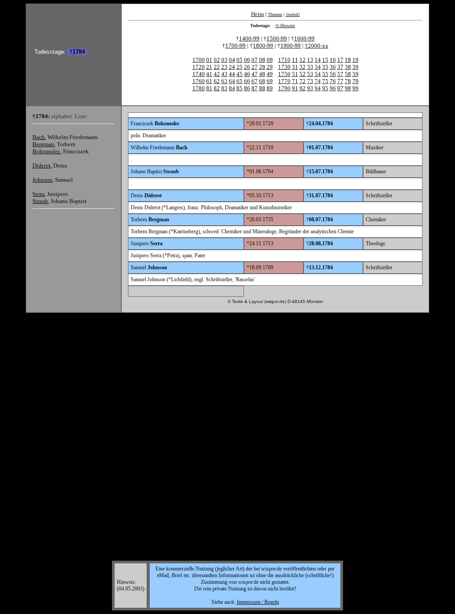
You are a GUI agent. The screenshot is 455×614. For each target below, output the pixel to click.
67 (254, 81)
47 (254, 74)
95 (325, 88)
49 (270, 74)
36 (333, 67)
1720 (198, 67)
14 (318, 59)
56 (333, 74)
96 (333, 88)
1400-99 (249, 38)
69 (270, 81)
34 (318, 67)
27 (254, 67)
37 (340, 67)
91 (295, 88)
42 (217, 74)
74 (318, 81)
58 (348, 74)
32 (302, 67)
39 (355, 67)
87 (254, 88)
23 (224, 67)
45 (239, 74)
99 (355, 88)
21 (209, 67)
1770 (284, 81)
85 (239, 88)
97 (340, 88)
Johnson (42, 179)
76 (333, 81)
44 (232, 74)
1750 (284, 74)
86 (247, 88)
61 (209, 81)
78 (348, 81)
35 (325, 67)
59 (355, 74)
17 (340, 59)
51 (295, 74)
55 (325, 74)
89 (270, 88)
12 (302, 59)
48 (262, 74)
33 (310, 67)
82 (217, 88)
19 (355, 59)
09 (270, 59)
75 (325, 81)
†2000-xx (316, 45)
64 (232, 81)
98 (348, 88)
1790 (284, 88)
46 (247, 74)
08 (262, 59)
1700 (198, 59)
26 (247, 67)
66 (247, 81)
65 (239, 81)
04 (232, 59)
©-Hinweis (285, 25)
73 (310, 81)
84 (232, 88)
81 (209, 88)
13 (310, 59)
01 (209, 59)
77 (340, 81)
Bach (38, 137)
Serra (38, 194)
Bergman (43, 144)
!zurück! (293, 14)
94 (318, 88)
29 (270, 67)
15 (325, 59)
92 (302, 88)
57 (340, 74)
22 (217, 67)
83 (224, 88)
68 (262, 81)
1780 (198, 88)
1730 (284, 67)
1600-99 (304, 38)
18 (348, 59)
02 (217, 59)
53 (310, 74)
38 (348, 67)
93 (310, 88)
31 (295, 67)
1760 (198, 81)
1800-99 (263, 45)
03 (224, 59)
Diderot (41, 165)
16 (333, 59)
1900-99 (290, 45)
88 (262, 88)
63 (224, 81)
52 (302, 74)
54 (318, 74)
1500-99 (277, 38)
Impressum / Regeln (258, 602)
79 (355, 81)
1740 (198, 74)
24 (232, 67)
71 (295, 81)
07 (254, 59)
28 (262, 67)
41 (209, 74)
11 (295, 59)
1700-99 (235, 45)
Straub (40, 201)
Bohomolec (46, 151)
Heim (257, 14)
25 (239, 67)
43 (224, 74)
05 (239, 59)
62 (217, 81)
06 (247, 59)
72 (302, 81)
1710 (284, 59)
